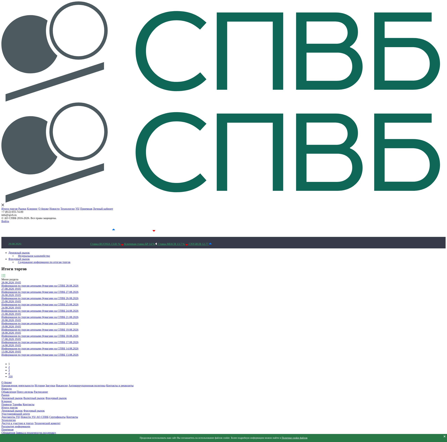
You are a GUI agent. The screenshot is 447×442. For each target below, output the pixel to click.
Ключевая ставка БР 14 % (139, 243)
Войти (5, 221)
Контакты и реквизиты (120, 385)
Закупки (50, 385)
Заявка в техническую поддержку (36, 432)
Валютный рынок (34, 398)
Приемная (86, 208)
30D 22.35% (185, 229)
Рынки (22, 208)
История (40, 385)
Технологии (67, 208)
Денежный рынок (19, 252)
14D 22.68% (145, 229)
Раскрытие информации (15, 426)
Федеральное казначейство (34, 255)
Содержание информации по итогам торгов (44, 262)
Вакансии (62, 385)
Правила (6, 404)
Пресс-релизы (25, 391)
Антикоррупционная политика (86, 385)
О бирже (43, 208)
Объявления (8, 391)
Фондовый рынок (19, 258)
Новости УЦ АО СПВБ (35, 416)
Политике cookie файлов (294, 438)
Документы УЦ (10, 416)
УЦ (77, 208)
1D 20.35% (67, 229)
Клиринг (32, 208)
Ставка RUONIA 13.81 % (105, 243)
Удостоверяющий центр (15, 413)
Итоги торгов (9, 208)
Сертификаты (57, 416)
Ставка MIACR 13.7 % (171, 243)
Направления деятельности (17, 385)
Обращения (8, 432)
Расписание (41, 391)
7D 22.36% (105, 229)
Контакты (28, 404)
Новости (54, 208)
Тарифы (17, 404)
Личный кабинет (103, 208)
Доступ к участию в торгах (17, 423)
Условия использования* (231, 229)
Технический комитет (47, 423)
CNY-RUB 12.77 (199, 243)
